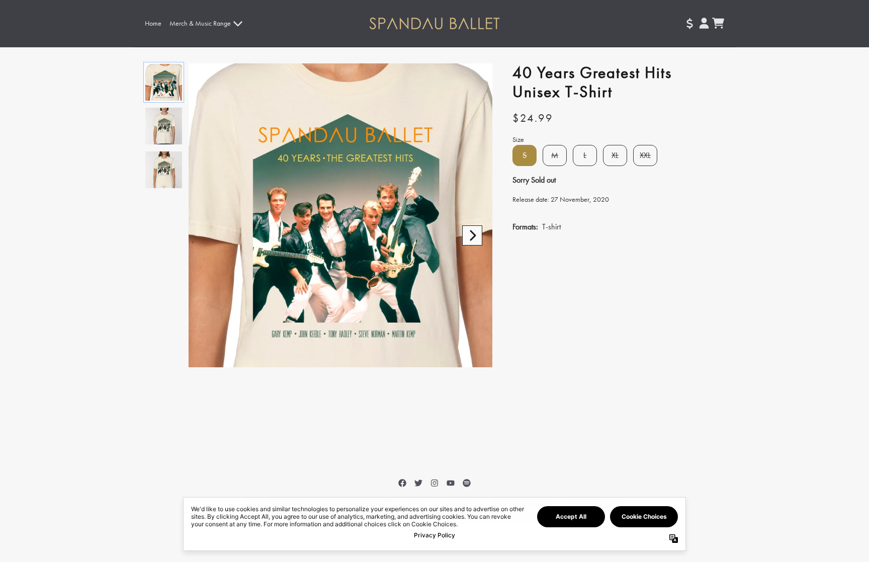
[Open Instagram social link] (434, 483)
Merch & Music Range (200, 23)
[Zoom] (340, 215)
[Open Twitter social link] (418, 483)
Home (153, 23)
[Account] (704, 23)
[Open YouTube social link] (451, 483)
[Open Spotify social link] (467, 483)
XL (615, 155)
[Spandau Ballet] (435, 23)
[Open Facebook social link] (402, 483)
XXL (645, 155)
